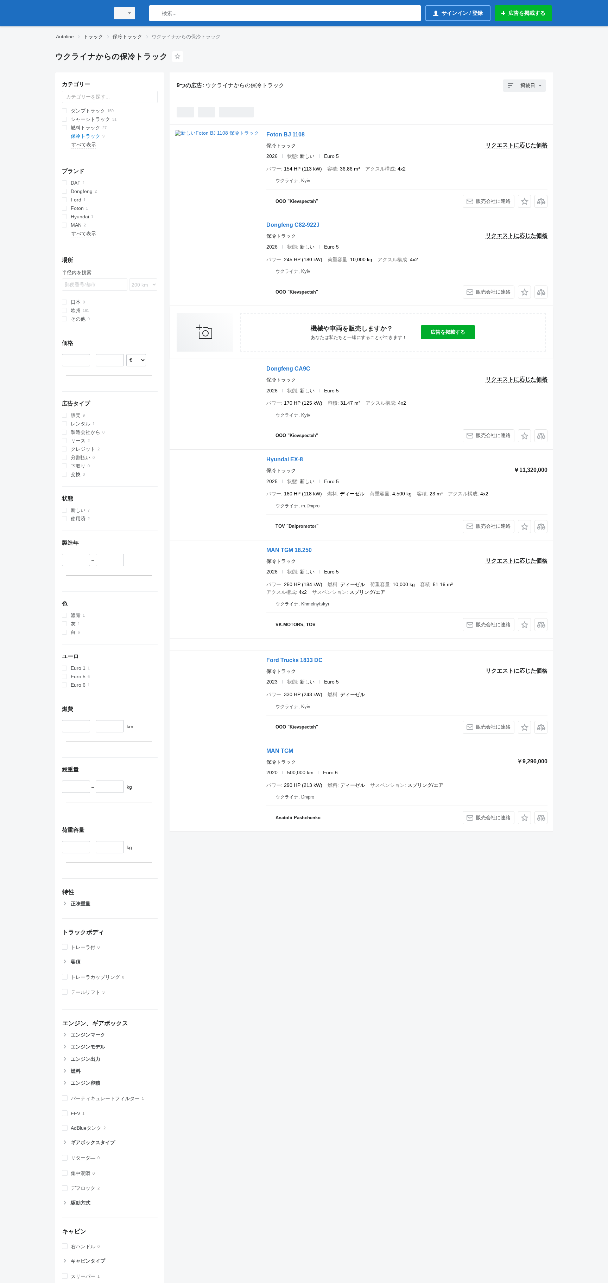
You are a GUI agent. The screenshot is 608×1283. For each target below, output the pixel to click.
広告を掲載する (448, 332)
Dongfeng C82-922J (292, 225)
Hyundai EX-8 (284, 459)
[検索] (156, 13)
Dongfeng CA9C (288, 369)
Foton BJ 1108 (285, 134)
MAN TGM (279, 751)
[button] (524, 201)
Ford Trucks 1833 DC (294, 660)
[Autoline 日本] (80, 13)
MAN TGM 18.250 (289, 550)
